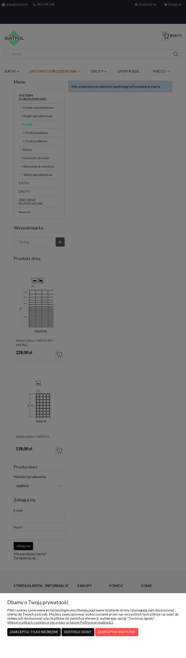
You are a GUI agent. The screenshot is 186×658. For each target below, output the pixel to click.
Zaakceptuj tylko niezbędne (34, 632)
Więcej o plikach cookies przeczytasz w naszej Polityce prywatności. (60, 622)
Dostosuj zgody (78, 632)
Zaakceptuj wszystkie (117, 632)
